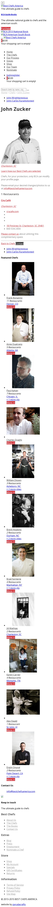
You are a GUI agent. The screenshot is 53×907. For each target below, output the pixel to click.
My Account (12, 864)
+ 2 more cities (14, 489)
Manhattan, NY (14, 585)
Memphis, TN (13, 680)
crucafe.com (13, 211)
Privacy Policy (13, 887)
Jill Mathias (12, 628)
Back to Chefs (8, 243)
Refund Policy (13, 890)
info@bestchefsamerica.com (18, 188)
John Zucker (23, 92)
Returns (11, 873)
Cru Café (6, 200)
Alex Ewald (12, 721)
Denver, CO (12, 303)
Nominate (12, 69)
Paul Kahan (12, 390)
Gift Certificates (14, 870)
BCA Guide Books (9, 14)
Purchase (6, 28)
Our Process (13, 57)
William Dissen (14, 480)
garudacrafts (19, 904)
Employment (13, 846)
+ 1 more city (13, 399)
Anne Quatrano (14, 344)
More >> (11, 306)
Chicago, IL (12, 396)
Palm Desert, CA (15, 773)
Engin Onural (13, 767)
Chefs (12, 92)
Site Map (11, 893)
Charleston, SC (14, 634)
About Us (11, 820)
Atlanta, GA (12, 350)
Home (4, 92)
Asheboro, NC (14, 486)
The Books (12, 826)
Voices (10, 60)
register (16, 75)
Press (9, 843)
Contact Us (12, 829)
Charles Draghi (14, 439)
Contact (20, 243)
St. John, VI (12, 727)
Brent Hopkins (14, 529)
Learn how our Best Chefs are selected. (21, 171)
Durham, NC (13, 535)
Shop (9, 63)
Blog (9, 840)
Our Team (12, 66)
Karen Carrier (13, 674)
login (9, 75)
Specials (11, 867)
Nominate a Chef (15, 849)
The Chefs (12, 54)
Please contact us (10, 233)
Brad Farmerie (14, 578)
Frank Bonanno (14, 297)
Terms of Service (15, 884)
